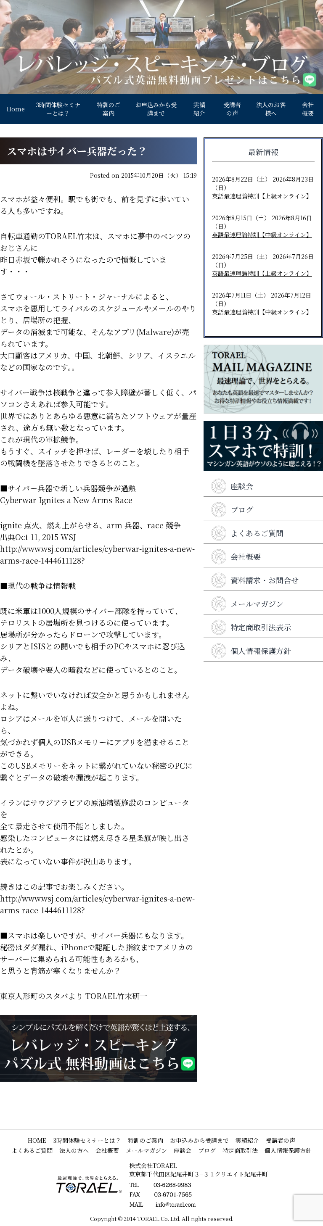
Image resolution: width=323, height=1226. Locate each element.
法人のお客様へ (271, 108)
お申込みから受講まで (156, 108)
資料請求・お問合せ (264, 580)
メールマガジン (256, 603)
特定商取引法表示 (260, 627)
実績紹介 (199, 108)
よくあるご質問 (256, 532)
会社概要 (308, 108)
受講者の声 (232, 108)
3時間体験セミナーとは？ (58, 108)
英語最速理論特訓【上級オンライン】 (262, 196)
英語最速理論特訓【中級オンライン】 (262, 234)
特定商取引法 (240, 1150)
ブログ (241, 509)
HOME (37, 1140)
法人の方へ (74, 1150)
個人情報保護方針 (260, 650)
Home (16, 109)
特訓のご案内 (108, 108)
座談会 (241, 485)
